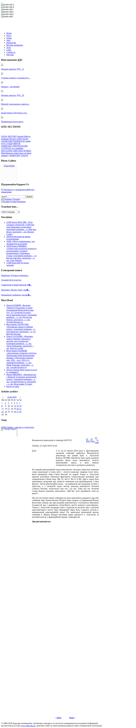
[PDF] (88, 441)
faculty (25, 139)
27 (18, 412)
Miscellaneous (7, 153)
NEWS (4, 136)
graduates (5, 139)
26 (15, 412)
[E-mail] (97, 442)
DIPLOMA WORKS (22, 151)
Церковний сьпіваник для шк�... (16, 295)
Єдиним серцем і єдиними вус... (15, 78)
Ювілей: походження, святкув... (15, 104)
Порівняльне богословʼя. (12, 121)
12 (15, 406)
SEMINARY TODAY (18, 155)
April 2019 (11, 397)
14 (20, 406)
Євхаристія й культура (11, 280)
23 (6, 412)
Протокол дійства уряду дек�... (15, 290)
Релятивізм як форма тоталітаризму (18, 237)
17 (9, 409)
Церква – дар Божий (10, 86)
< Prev (58, 718)
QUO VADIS (7, 143)
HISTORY (12, 136)
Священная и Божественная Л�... (16, 285)
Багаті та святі (12, 386)
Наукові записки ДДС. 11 (12, 69)
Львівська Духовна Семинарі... (15, 275)
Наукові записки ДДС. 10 (12, 95)
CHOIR (4, 141)
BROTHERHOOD (16, 141)
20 (18, 409)
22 (2, 412)
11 (12, 406)
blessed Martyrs (24, 136)
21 (20, 409)
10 (9, 406)
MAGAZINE (7, 151)
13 (18, 406)
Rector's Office (16, 139)
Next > (72, 718)
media (28, 141)
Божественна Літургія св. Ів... (14, 113)
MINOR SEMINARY (10, 144)
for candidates (17, 148)
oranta (16, 153)
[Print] (93, 441)
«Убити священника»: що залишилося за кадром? (20, 242)
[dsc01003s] (9, 166)
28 (20, 412)
